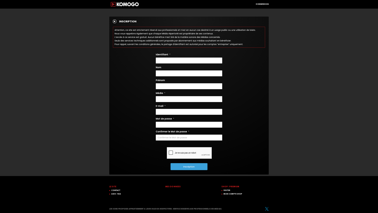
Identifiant (163, 54)
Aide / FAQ (116, 194)
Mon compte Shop (233, 194)
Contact (115, 190)
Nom (158, 67)
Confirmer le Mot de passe (172, 131)
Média (160, 93)
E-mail (161, 106)
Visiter (227, 190)
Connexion (262, 4)
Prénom (160, 80)
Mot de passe (165, 118)
